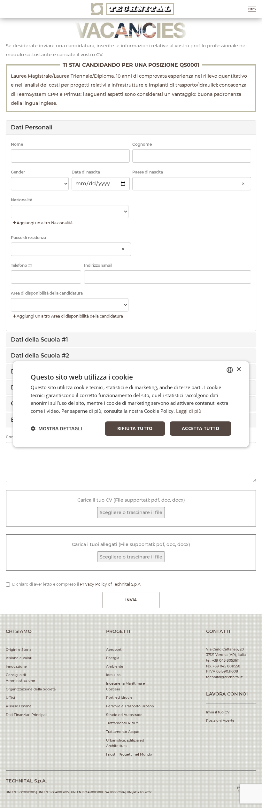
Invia (131, 599)
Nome (17, 144)
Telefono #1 (22, 265)
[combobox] (192, 184)
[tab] (131, 128)
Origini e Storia (18, 650)
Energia (112, 658)
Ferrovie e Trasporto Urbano (130, 706)
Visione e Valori (19, 658)
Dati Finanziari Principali (26, 715)
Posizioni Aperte (220, 721)
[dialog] (131, 404)
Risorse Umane (19, 706)
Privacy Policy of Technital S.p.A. (111, 584)
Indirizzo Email (98, 265)
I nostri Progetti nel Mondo (129, 754)
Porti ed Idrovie (119, 698)
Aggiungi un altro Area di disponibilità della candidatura (69, 316)
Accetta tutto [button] (200, 428)
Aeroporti (114, 650)
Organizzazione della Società (31, 689)
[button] (131, 127)
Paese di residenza (28, 237)
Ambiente (114, 667)
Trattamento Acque (122, 732)
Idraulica (113, 675)
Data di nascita (86, 172)
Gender (18, 172)
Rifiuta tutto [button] (135, 428)
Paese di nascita (147, 172)
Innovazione (16, 667)
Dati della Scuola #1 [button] (39, 339)
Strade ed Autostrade (124, 715)
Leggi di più (188, 411)
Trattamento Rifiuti (122, 723)
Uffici (10, 698)
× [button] (238, 369)
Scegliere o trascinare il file (131, 512)
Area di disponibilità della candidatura (47, 293)
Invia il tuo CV (218, 712)
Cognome (142, 144)
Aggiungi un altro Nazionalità (44, 222)
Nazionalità (21, 199)
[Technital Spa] (132, 9)
